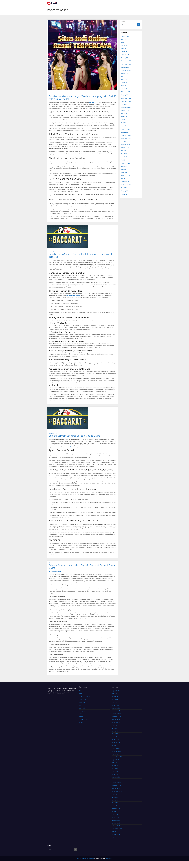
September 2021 (126, 185)
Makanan (82, 702)
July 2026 (124, 39)
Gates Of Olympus (84, 696)
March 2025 (124, 89)
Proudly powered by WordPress (85, 858)
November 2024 (126, 101)
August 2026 (125, 36)
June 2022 (124, 166)
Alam (80, 693)
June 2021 (124, 188)
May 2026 (124, 45)
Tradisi (81, 716)
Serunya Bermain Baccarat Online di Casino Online (74, 435)
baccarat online (70, 447)
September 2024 (126, 107)
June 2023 (124, 154)
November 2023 (126, 138)
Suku (80, 714)
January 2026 (125, 58)
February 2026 (125, 55)
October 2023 (125, 141)
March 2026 (124, 51)
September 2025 (126, 70)
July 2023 (124, 150)
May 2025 (124, 82)
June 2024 (124, 116)
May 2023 (124, 157)
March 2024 (124, 126)
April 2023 (124, 160)
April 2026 (124, 48)
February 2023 (125, 163)
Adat (80, 691)
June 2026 (124, 42)
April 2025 (124, 85)
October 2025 (125, 67)
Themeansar (108, 858)
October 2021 (125, 181)
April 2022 (124, 169)
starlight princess (84, 711)
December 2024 (126, 98)
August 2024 (125, 110)
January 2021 (125, 191)
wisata (81, 722)
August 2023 (125, 147)
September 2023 (126, 144)
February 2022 (125, 175)
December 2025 (126, 61)
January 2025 (125, 95)
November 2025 (126, 64)
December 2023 (126, 135)
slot (50, 94)
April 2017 (124, 194)
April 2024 (124, 123)
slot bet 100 (82, 708)
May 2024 (124, 120)
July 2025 (124, 76)
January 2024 (125, 132)
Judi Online (52, 252)
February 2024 (125, 129)
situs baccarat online (55, 571)
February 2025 (125, 92)
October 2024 (125, 104)
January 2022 (125, 178)
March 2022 (124, 172)
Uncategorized (53, 433)
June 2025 (124, 79)
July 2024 (124, 113)
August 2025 (125, 73)
